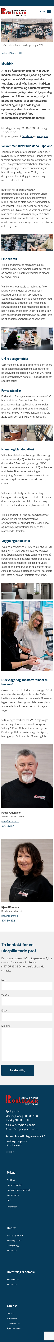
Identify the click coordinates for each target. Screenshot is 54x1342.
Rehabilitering (13, 1279)
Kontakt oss (12, 1318)
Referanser (12, 1206)
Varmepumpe (13, 1194)
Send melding (17, 1070)
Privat (12, 52)
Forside (4, 52)
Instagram (42, 136)
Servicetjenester (14, 1240)
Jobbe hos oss (13, 1323)
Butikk (19, 52)
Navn (4, 980)
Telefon (5, 995)
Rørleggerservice (14, 1184)
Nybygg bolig (13, 1245)
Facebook (27, 136)
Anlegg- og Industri (15, 1235)
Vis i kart (10, 1151)
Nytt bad (11, 1179)
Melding (5, 1025)
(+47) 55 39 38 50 (25, 1125)
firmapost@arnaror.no (25, 1129)
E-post (4, 1010)
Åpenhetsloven (13, 1328)
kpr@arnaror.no (9, 916)
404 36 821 (7, 826)
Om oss (10, 1313)
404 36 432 (8, 920)
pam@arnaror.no (10, 821)
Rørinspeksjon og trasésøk (18, 1189)
